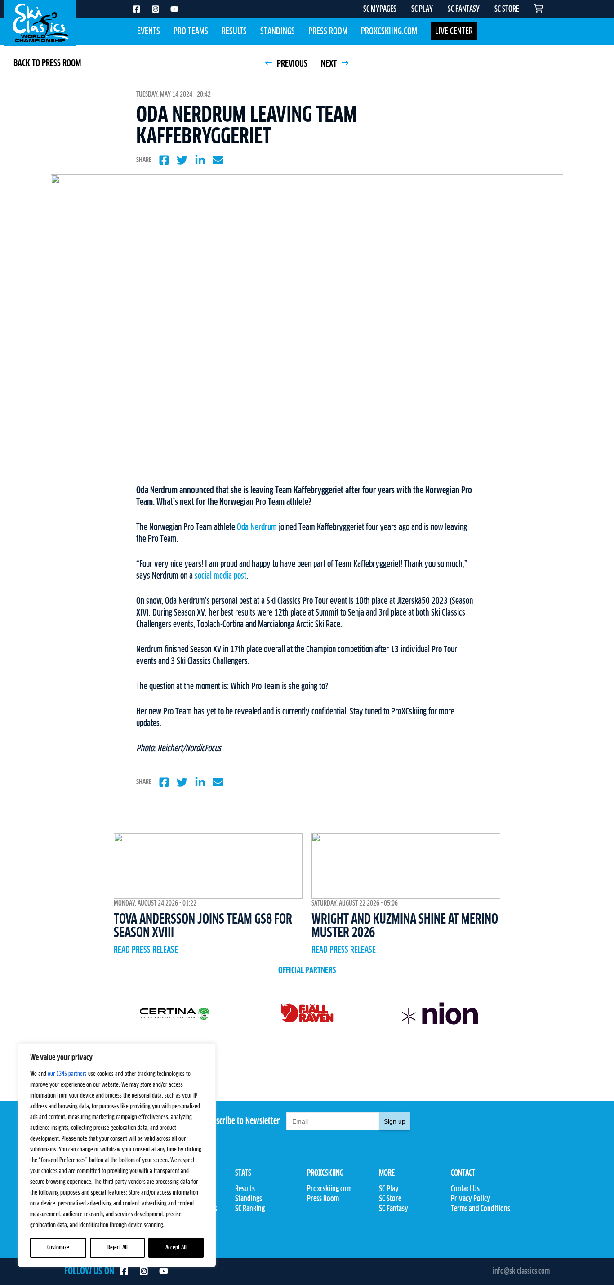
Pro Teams (191, 31)
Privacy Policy (470, 1199)
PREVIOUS (291, 63)
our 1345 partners (67, 1074)
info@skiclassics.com (521, 1271)
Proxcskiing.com (389, 31)
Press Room (327, 31)
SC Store (390, 1199)
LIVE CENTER (454, 31)
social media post (220, 575)
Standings (277, 31)
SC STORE (506, 9)
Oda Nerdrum (258, 527)
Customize (58, 1248)
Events (148, 31)
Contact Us (465, 1189)
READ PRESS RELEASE (146, 950)
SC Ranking (250, 1209)
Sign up (394, 1121)
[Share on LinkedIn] (200, 160)
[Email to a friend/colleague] (218, 160)
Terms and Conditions (480, 1209)
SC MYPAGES (379, 9)
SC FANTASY (464, 9)
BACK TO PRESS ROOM (47, 63)
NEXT (329, 63)
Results (234, 31)
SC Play (389, 1189)
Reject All (117, 1248)
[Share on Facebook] (164, 160)
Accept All (176, 1248)
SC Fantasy (393, 1209)
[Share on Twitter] (182, 160)
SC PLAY (422, 9)
